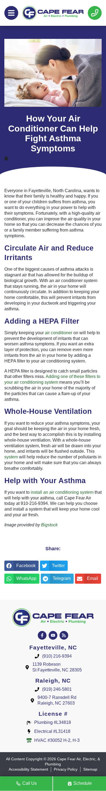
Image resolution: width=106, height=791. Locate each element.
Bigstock (49, 525)
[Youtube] (53, 635)
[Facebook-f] (42, 635)
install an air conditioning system (62, 492)
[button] (21, 566)
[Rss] (64, 635)
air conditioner (58, 332)
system (11, 457)
